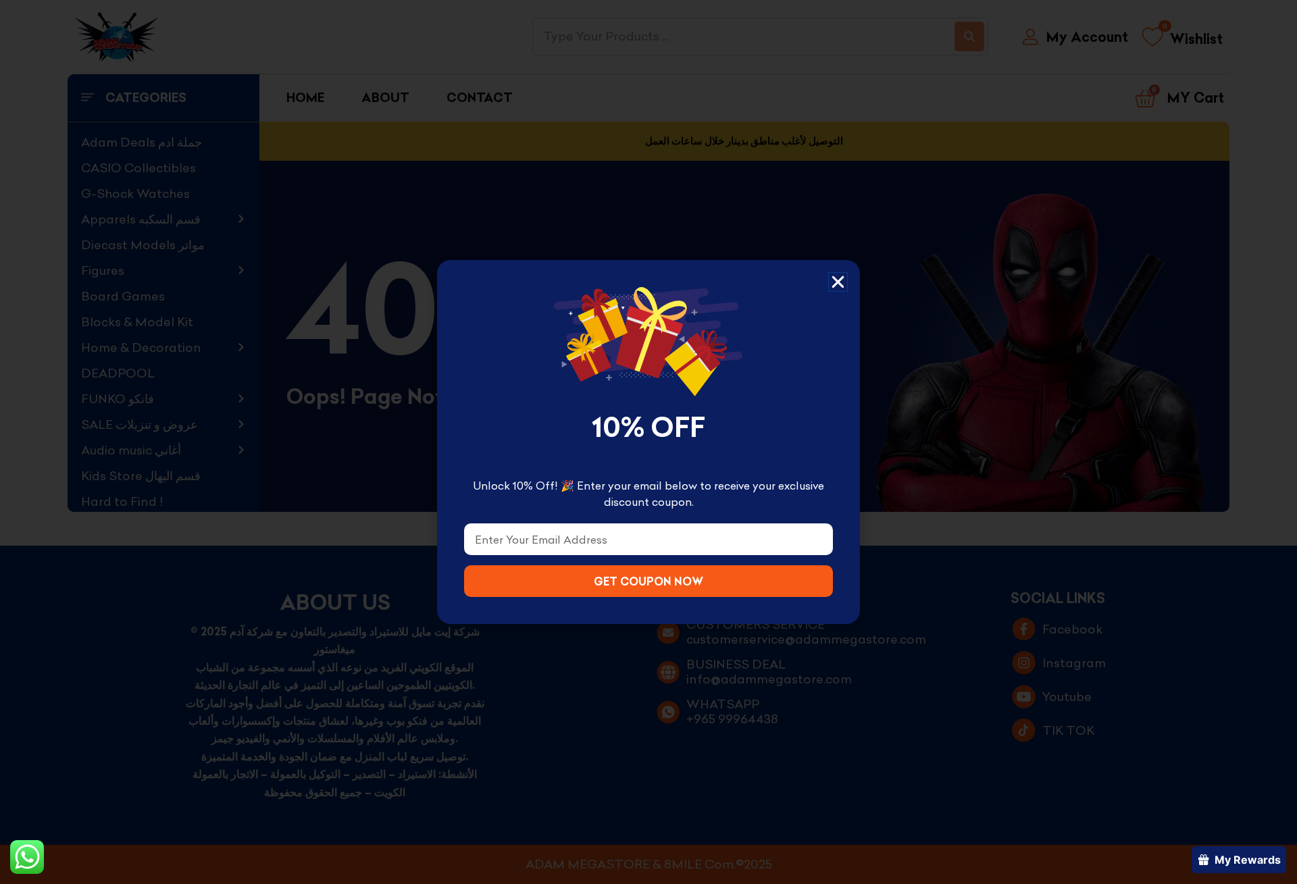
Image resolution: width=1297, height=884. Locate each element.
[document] (648, 442)
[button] (838, 282)
